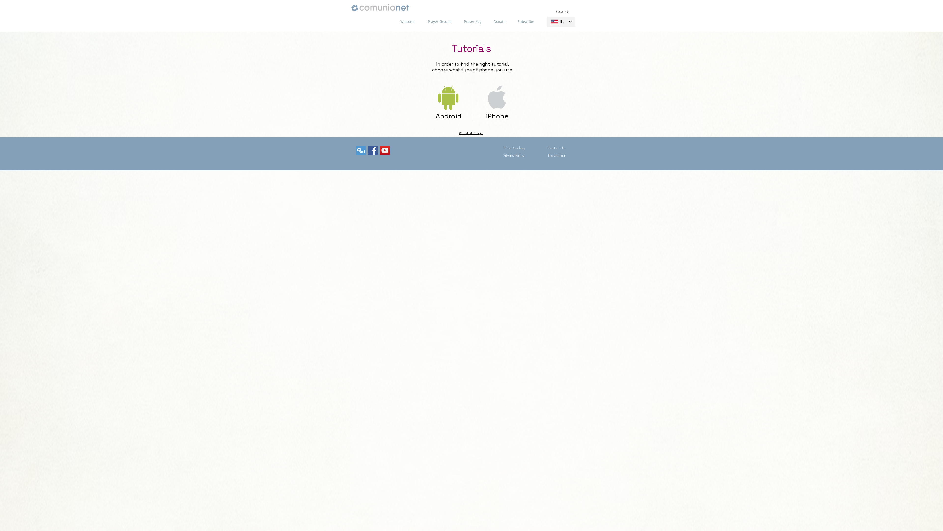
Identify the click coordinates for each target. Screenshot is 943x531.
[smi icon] (361, 150)
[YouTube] (385, 150)
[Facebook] (373, 150)
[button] (439, 21)
